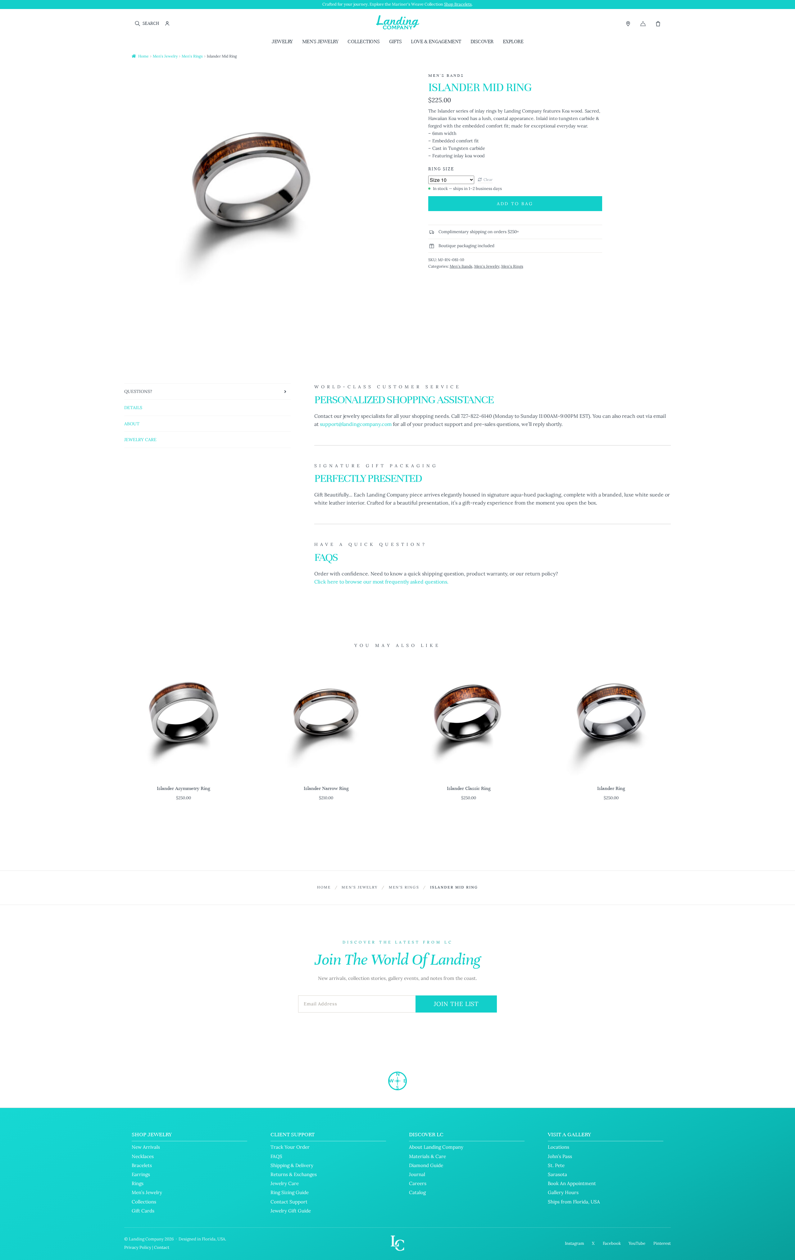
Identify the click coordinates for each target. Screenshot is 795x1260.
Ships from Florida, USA (574, 1202)
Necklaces (143, 1156)
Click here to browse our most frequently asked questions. (381, 582)
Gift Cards (143, 1211)
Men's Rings (192, 56)
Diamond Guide (426, 1165)
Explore (513, 41)
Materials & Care (427, 1156)
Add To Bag (515, 203)
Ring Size (441, 169)
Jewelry (282, 41)
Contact (161, 1247)
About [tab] (131, 424)
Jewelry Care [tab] (140, 439)
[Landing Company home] (397, 1081)
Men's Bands (461, 266)
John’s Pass (560, 1156)
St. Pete (556, 1165)
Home (143, 56)
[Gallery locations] (628, 23)
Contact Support (288, 1202)
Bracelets (142, 1165)
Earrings (141, 1174)
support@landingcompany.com (356, 424)
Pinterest (662, 1243)
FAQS (276, 1156)
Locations (558, 1147)
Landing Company (146, 1239)
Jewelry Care (284, 1183)
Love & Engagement (436, 41)
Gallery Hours (563, 1192)
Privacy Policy (137, 1247)
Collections (364, 41)
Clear (488, 179)
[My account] (167, 23)
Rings (137, 1183)
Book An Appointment (572, 1183)
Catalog (417, 1192)
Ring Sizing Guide (289, 1192)
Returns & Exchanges (293, 1174)
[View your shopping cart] (658, 23)
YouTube (637, 1243)
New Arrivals (146, 1147)
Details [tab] (133, 407)
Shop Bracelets (458, 4)
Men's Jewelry (320, 41)
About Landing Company (436, 1147)
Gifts (395, 41)
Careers (417, 1183)
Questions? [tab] (138, 391)
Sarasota (557, 1174)
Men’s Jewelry (147, 1192)
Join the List (456, 1004)
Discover (481, 41)
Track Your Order (290, 1147)
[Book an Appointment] (643, 23)
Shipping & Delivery (291, 1165)
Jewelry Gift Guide (290, 1211)
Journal (417, 1174)
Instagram (574, 1243)
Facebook (612, 1243)
